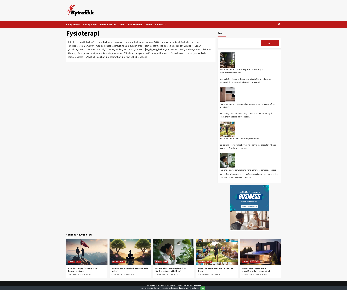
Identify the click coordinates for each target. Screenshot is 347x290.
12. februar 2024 (173, 274)
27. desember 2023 (217, 274)
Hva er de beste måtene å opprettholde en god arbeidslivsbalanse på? (242, 71)
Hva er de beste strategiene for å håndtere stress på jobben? (248, 170)
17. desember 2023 (260, 274)
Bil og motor (73, 24)
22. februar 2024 (86, 274)
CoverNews (182, 285)
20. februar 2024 (130, 274)
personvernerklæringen (189, 288)
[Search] (279, 24)
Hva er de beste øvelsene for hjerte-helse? (240, 138)
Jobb (121, 24)
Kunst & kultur (108, 24)
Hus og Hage (90, 24)
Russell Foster (74, 274)
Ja (203, 288)
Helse (149, 24)
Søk (220, 33)
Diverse (159, 24)
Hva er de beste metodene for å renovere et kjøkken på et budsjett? (247, 105)
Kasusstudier (135, 24)
